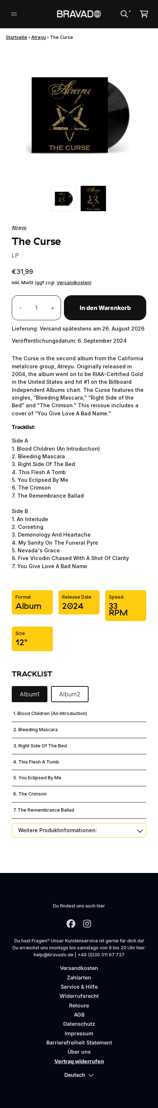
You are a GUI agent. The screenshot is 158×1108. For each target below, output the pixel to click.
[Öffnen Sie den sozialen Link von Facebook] (71, 924)
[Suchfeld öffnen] (124, 14)
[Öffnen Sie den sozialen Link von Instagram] (87, 924)
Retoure (79, 1005)
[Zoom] (79, 114)
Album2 (69, 694)
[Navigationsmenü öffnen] (14, 14)
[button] (79, 830)
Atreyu (38, 37)
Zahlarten (79, 977)
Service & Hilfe (79, 987)
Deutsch (74, 1075)
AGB (79, 1014)
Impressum (79, 1033)
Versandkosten (73, 282)
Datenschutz (79, 1024)
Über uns (79, 1052)
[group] (63, 198)
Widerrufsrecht (79, 996)
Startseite (16, 37)
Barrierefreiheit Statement (79, 1042)
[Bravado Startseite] (79, 14)
